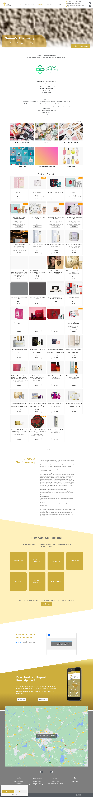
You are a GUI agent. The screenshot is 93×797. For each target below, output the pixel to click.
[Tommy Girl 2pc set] (74, 288)
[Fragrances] (71, 156)
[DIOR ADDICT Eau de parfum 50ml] (55, 236)
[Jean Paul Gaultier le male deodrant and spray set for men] (55, 182)
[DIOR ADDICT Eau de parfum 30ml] (37, 236)
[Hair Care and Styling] (71, 131)
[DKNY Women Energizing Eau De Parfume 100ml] (55, 421)
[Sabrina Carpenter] (19, 182)
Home (19, 4)
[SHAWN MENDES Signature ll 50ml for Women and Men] (55, 262)
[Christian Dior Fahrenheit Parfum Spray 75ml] (55, 367)
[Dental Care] (22, 156)
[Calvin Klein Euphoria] (37, 313)
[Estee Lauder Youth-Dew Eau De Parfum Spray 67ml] (74, 367)
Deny (20, 791)
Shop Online (49, 4)
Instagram (18, 642)
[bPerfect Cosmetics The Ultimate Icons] (19, 288)
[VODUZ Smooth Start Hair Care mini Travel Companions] (74, 236)
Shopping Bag (46, 449)
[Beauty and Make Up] (22, 131)
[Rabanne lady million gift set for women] (74, 262)
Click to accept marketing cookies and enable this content (61, 643)
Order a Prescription (29, 4)
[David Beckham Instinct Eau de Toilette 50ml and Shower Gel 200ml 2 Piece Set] (37, 341)
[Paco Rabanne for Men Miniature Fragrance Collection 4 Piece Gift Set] (19, 341)
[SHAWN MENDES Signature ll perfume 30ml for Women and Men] (37, 262)
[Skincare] (46, 131)
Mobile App (59, 4)
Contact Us (40, 4)
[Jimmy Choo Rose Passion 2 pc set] (19, 313)
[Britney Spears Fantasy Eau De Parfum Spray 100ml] (55, 395)
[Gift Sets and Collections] (46, 156)
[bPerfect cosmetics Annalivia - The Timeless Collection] (55, 288)
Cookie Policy (14, 794)
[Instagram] (90, 6)
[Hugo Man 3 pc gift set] (55, 313)
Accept (8, 791)
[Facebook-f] (90, 2)
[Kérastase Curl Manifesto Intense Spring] (37, 209)
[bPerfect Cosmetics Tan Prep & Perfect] (37, 288)
